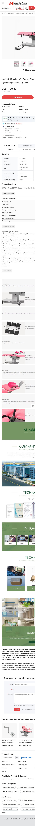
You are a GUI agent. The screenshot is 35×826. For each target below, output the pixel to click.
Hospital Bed (5, 761)
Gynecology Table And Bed (10, 809)
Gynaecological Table (8, 765)
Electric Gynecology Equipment (11, 804)
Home (3, 13)
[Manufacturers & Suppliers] (18, 3)
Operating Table (22, 765)
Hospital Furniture (23, 768)
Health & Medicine (11, 13)
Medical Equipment (22, 13)
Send (17, 709)
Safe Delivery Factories (9, 800)
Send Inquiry (18, 97)
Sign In (4, 137)
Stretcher (4, 768)
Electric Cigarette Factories (27, 800)
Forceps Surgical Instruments (11, 791)
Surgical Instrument (8, 787)
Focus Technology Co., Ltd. (22, 819)
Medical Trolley (22, 761)
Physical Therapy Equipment (26, 787)
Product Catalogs (27, 758)
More (3, 812)
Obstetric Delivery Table (28, 809)
